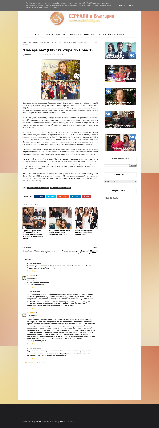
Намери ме (66, 42)
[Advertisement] (60, 381)
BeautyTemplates (42, 421)
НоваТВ (75, 42)
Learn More (121, 5)
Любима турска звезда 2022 (82, 34)
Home (24, 42)
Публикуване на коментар (34, 362)
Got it (131, 5)
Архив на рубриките (55, 34)
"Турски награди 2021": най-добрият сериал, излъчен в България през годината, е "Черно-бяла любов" (32, 234)
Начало (38, 34)
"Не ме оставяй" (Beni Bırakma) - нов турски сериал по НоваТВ (83, 232)
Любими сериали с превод (111, 34)
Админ (30, 275)
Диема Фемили (33, 42)
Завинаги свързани (46, 42)
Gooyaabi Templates (67, 421)
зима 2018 (58, 42)
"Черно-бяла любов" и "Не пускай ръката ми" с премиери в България (59, 232)
